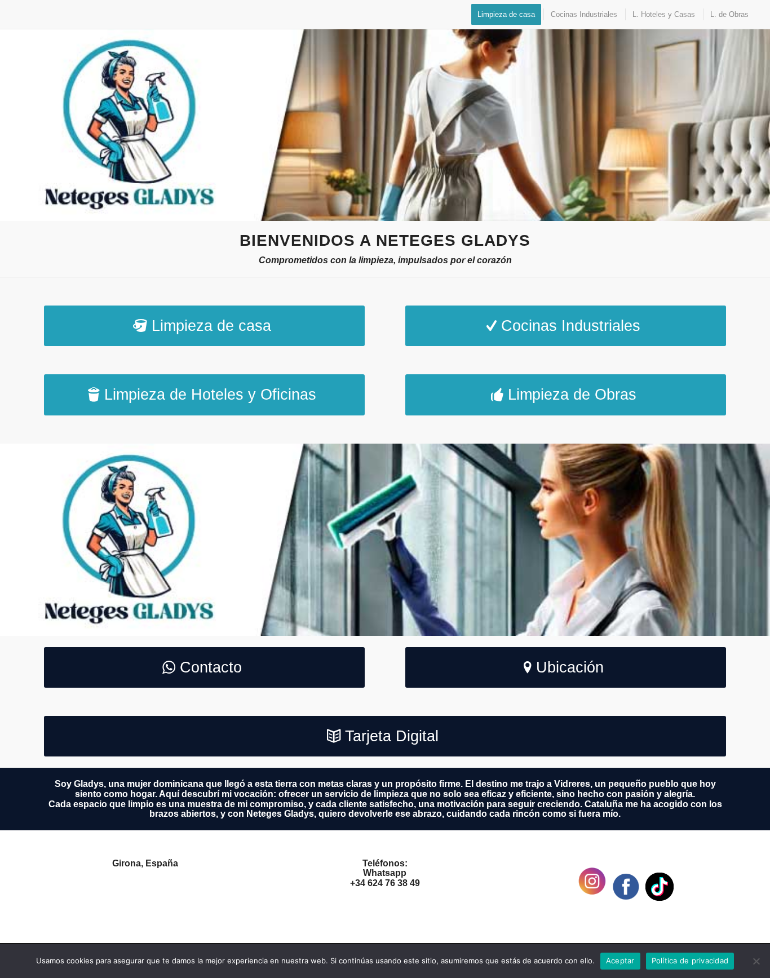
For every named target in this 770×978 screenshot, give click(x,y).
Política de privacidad (690, 960)
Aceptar (620, 960)
